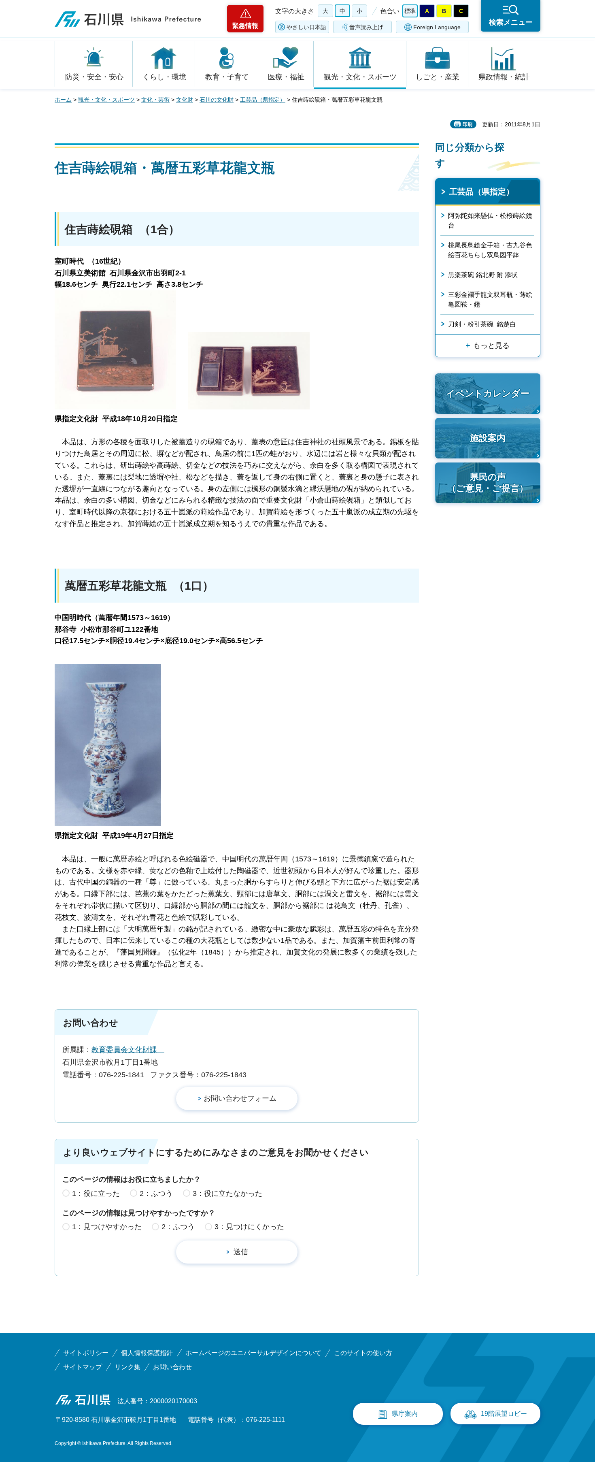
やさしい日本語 (306, 27)
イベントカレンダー (487, 393)
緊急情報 (245, 25)
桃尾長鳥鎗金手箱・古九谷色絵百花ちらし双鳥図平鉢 (490, 250)
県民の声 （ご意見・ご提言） (487, 483)
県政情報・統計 (503, 77)
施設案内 (488, 438)
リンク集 (127, 1367)
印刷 (467, 124)
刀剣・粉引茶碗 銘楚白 (482, 324)
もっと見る (491, 345)
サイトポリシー (85, 1352)
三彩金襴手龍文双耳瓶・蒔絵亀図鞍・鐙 (490, 299)
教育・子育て (227, 77)
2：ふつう (156, 1193)
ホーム (63, 99)
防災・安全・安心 (94, 77)
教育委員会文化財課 (127, 1050)
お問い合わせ (172, 1367)
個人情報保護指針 (147, 1352)
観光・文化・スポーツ (360, 77)
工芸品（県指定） (262, 99)
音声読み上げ (366, 27)
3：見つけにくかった (249, 1227)
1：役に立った (96, 1193)
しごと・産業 (437, 77)
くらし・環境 (164, 77)
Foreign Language (437, 27)
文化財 (184, 99)
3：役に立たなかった (227, 1193)
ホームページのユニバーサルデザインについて (253, 1352)
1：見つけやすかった (107, 1227)
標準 (410, 11)
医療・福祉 (286, 77)
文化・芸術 (155, 99)
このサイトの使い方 (363, 1352)
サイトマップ (82, 1367)
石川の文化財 (217, 99)
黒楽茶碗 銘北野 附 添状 (483, 274)
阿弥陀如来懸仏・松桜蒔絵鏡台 (490, 220)
